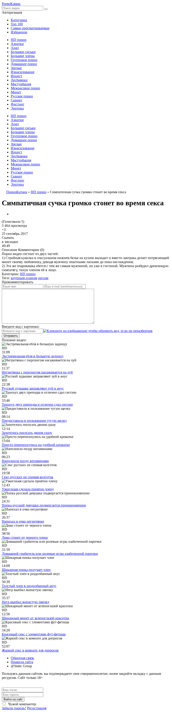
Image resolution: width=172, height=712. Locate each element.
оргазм (43, 278)
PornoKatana (11, 4)
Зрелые (16, 68)
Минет (16, 92)
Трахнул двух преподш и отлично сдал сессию (37, 404)
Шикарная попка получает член (26, 570)
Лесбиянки (19, 80)
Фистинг (17, 104)
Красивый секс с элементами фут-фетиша (34, 634)
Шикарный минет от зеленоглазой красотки (35, 618)
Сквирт (16, 100)
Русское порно (22, 96)
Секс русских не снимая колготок (27, 477)
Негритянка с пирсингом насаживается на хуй (37, 372)
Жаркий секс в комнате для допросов (30, 650)
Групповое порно (24, 60)
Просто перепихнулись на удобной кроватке (36, 445)
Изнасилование (22, 72)
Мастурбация (21, 84)
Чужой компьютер (21, 704)
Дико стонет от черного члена (25, 537)
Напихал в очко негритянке (23, 521)
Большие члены (23, 56)
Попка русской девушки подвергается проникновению (44, 505)
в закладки (10, 242)
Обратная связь (22, 658)
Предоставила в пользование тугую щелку (34, 420)
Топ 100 (17, 24)
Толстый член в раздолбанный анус (29, 586)
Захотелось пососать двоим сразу (27, 433)
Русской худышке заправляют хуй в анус (33, 388)
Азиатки (17, 44)
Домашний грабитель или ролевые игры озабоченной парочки (50, 553)
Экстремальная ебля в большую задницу (33, 356)
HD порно (18, 40)
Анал (15, 48)
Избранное (19, 32)
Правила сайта (22, 662)
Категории (19, 20)
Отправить (11, 335)
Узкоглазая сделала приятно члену (28, 489)
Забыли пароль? (14, 708)
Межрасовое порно (25, 88)
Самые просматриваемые (30, 28)
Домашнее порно (24, 64)
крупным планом (24, 278)
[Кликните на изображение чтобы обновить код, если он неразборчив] (98, 331)
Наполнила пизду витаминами (25, 461)
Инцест (16, 76)
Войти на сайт (13, 699)
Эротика (17, 108)
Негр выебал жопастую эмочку (25, 602)
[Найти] (46, 9)
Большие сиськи (23, 52)
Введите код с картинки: (20, 326)
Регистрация (36, 708)
